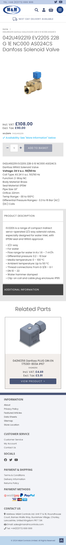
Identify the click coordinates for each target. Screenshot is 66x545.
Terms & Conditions (14, 475)
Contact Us (10, 447)
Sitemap (8, 420)
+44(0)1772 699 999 (21, 528)
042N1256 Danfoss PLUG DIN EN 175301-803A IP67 (33, 362)
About (7, 404)
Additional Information (21, 289)
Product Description (19, 216)
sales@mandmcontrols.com (29, 524)
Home (5, 29)
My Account (10, 443)
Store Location (11, 424)
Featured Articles (13, 412)
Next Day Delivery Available (30, 19)
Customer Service (13, 439)
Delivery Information (14, 479)
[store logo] (12, 10)
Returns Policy (11, 483)
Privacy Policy (11, 408)
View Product (31, 381)
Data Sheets (10, 416)
